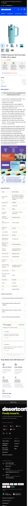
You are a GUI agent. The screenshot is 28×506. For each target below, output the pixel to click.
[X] (6, 433)
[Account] (21, 9)
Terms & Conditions (8, 498)
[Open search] (18, 9)
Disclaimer (5, 503)
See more (3, 86)
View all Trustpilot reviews (13, 355)
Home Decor (10, 13)
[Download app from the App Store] (17, 494)
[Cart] (24, 9)
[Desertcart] (6, 9)
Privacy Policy (6, 500)
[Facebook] (10, 433)
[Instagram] (3, 433)
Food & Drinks (18, 13)
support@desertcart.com (12, 472)
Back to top (13, 402)
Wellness (3, 13)
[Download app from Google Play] (7, 494)
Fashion (25, 13)
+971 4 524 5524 (10, 478)
